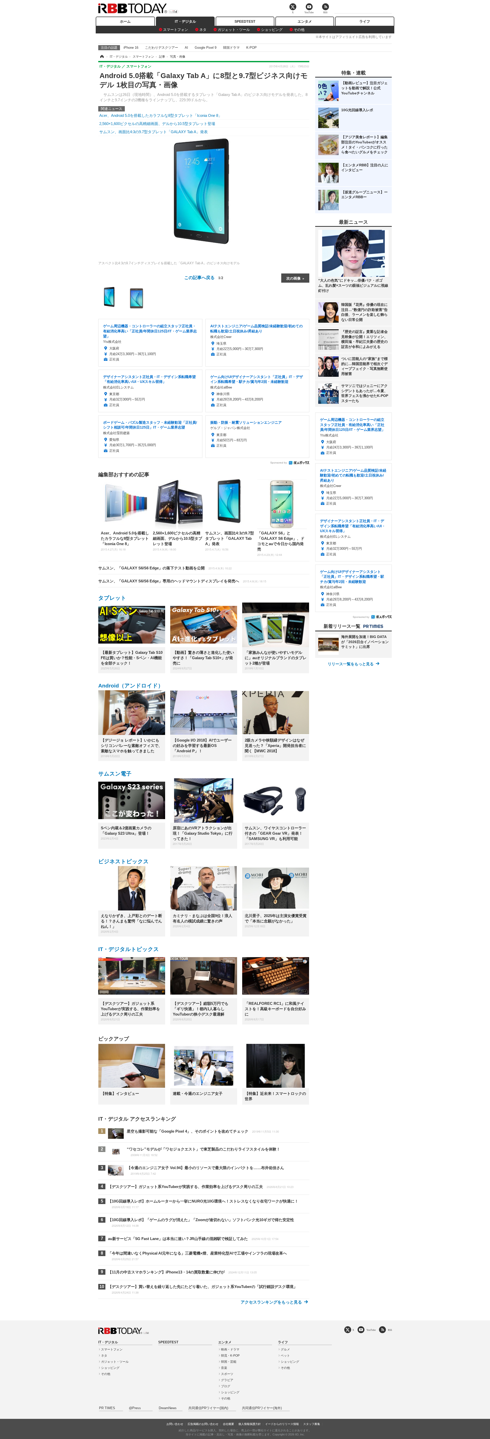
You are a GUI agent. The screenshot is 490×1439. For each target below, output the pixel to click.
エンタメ (305, 21)
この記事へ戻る (203, 277)
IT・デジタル (185, 21)
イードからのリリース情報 (282, 1423)
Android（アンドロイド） (130, 686)
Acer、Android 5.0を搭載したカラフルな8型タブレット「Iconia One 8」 (160, 115)
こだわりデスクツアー (161, 47)
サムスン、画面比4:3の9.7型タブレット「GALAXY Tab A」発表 (153, 132)
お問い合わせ (174, 1423)
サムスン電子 (114, 774)
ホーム (125, 21)
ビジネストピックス (123, 861)
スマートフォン (175, 30)
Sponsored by (278, 462)
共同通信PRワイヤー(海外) (262, 1408)
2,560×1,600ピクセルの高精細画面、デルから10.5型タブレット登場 (157, 123)
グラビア (227, 1380)
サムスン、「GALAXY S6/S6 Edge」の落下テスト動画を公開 (165, 568)
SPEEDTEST (245, 21)
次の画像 (293, 278)
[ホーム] (101, 56)
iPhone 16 (131, 47)
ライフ (364, 21)
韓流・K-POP (230, 1355)
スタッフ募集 (311, 1423)
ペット (285, 1355)
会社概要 (228, 1423)
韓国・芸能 (228, 1361)
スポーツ (227, 1374)
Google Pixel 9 (205, 47)
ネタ (202, 30)
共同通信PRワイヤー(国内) (208, 1408)
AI (186, 47)
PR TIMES (107, 1408)
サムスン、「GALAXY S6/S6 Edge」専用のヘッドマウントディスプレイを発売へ (182, 581)
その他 (299, 30)
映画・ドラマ (230, 1349)
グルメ (285, 1349)
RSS (390, 1330)
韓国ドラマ (231, 47)
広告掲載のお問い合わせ (203, 1423)
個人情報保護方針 (249, 1423)
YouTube (371, 1330)
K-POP (251, 47)
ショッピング (272, 30)
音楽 (224, 1368)
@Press (135, 1408)
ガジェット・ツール (234, 30)
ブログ (225, 1386)
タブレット (112, 598)
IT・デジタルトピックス (128, 949)
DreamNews (168, 1408)
